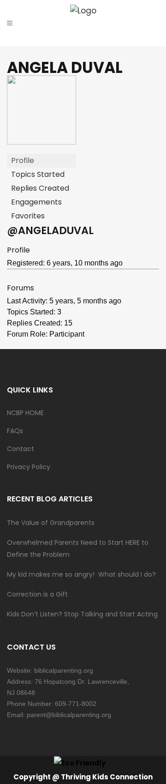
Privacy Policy (28, 466)
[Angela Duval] (41, 142)
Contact (20, 448)
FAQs (15, 430)
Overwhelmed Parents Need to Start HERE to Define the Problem (77, 548)
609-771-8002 (75, 703)
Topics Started (38, 174)
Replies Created (40, 188)
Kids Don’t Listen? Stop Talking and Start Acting (82, 614)
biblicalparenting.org (63, 670)
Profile (22, 160)
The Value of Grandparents (51, 522)
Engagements (36, 202)
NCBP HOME (25, 412)
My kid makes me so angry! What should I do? (81, 574)
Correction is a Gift (37, 594)
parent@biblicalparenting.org (69, 714)
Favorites (28, 216)
